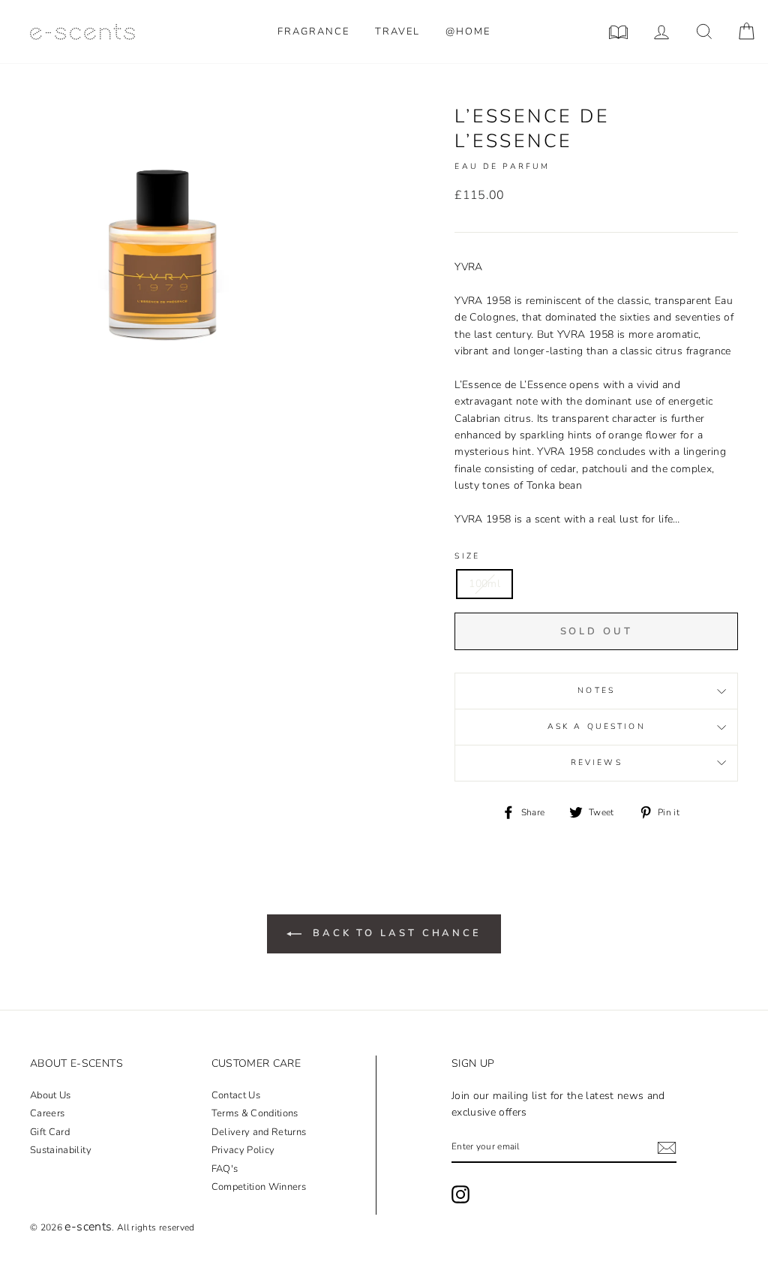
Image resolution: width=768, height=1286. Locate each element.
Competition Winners (259, 1187)
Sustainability (61, 1150)
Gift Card (50, 1132)
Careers (47, 1113)
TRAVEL (397, 31)
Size (467, 556)
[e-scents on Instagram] (461, 1194)
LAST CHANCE (397, 933)
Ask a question (597, 726)
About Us (50, 1095)
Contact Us (236, 1095)
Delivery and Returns (259, 1132)
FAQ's (225, 1169)
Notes (596, 690)
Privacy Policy (243, 1150)
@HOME (468, 31)
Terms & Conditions (255, 1113)
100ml (484, 584)
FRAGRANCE (314, 31)
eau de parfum (502, 166)
